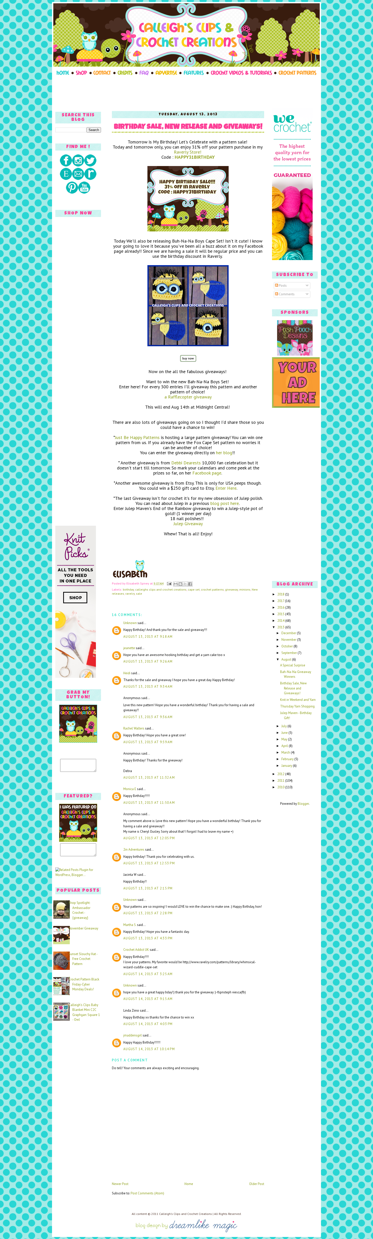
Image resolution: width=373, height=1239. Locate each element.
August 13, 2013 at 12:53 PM (149, 863)
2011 (281, 780)
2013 (281, 627)
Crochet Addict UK (136, 950)
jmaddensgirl (132, 1035)
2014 (281, 620)
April (285, 746)
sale (139, 593)
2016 (281, 607)
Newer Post (120, 1184)
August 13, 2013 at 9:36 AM (148, 717)
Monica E (129, 789)
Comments (286, 294)
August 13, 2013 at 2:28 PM (148, 913)
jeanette (129, 648)
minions (244, 589)
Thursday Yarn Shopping (297, 706)
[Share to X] (185, 584)
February (287, 759)
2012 (281, 774)
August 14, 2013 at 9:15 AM (148, 999)
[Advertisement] (186, 91)
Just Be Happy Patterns (137, 437)
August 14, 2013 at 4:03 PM (148, 1024)
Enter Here (225, 488)
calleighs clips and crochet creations (161, 589)
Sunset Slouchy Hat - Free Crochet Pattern (83, 959)
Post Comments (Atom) (147, 1193)
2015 (281, 614)
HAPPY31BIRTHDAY (195, 157)
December (289, 633)
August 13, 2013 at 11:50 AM (149, 802)
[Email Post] (168, 583)
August (286, 659)
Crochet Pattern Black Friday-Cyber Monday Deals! (84, 984)
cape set (194, 589)
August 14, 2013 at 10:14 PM (149, 1049)
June (285, 733)
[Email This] (175, 584)
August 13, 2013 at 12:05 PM (149, 838)
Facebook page (206, 473)
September (289, 653)
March (286, 752)
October (287, 646)
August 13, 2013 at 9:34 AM (148, 686)
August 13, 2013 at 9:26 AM (148, 661)
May (284, 739)
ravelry (130, 593)
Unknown (130, 623)
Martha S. (129, 925)
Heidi (126, 673)
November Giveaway (83, 928)
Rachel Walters (133, 728)
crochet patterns (212, 589)
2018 (281, 594)
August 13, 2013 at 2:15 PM (148, 888)
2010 (281, 787)
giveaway (231, 589)
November (289, 639)
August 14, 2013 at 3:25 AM (148, 974)
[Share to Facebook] (190, 584)
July (284, 726)
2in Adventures (133, 849)
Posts (282, 285)
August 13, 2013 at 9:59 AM (148, 742)
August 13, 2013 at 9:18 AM (148, 636)
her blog (224, 452)
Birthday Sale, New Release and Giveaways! (188, 127)
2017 (281, 601)
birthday (128, 589)
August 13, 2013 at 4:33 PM (148, 938)
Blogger (303, 803)
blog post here (224, 503)
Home (188, 1184)
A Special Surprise (292, 665)
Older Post (256, 1184)
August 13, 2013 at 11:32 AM (149, 777)
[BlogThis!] (180, 584)
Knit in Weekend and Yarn (298, 700)
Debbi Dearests (186, 463)
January (287, 765)
